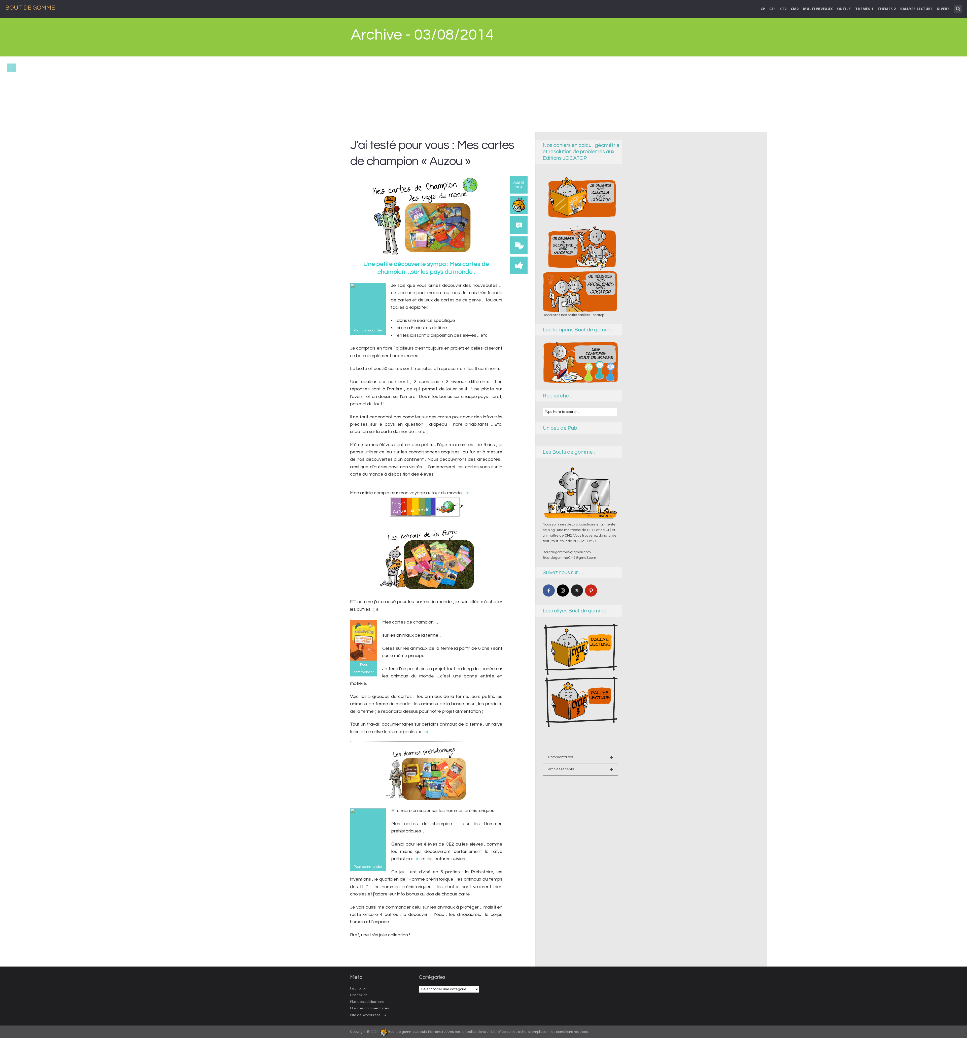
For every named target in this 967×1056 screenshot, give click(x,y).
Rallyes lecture (916, 8)
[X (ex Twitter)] (577, 590)
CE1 (772, 8)
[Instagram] (563, 590)
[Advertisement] (483, 94)
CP (763, 8)
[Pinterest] (591, 590)
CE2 (783, 8)
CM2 (795, 8)
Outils (844, 8)
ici (467, 492)
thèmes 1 (864, 8)
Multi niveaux (818, 8)
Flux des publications (367, 1002)
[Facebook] (549, 590)
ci (426, 731)
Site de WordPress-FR (368, 1015)
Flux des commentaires (369, 1008)
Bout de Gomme (30, 8)
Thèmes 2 (887, 8)
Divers (943, 8)
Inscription (358, 988)
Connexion (358, 995)
